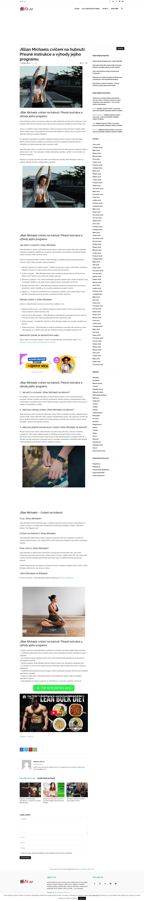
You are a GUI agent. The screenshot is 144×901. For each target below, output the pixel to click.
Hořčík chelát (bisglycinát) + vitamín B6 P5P (107, 61)
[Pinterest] (31, 750)
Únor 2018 (96, 285)
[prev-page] (21, 806)
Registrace (96, 464)
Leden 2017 (97, 323)
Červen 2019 (97, 241)
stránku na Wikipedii (66, 578)
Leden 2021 (97, 200)
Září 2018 (96, 265)
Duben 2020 (97, 221)
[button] (122, 9)
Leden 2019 (97, 253)
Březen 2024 (97, 156)
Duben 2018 (97, 279)
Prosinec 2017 (97, 291)
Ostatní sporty (97, 412)
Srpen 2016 (97, 335)
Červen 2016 (97, 341)
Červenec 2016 (98, 338)
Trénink (95, 430)
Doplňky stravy (98, 389)
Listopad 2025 (97, 147)
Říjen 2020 (96, 209)
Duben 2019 (97, 247)
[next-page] (24, 806)
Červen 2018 (97, 273)
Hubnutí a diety (98, 392)
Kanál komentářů (99, 472)
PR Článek (96, 415)
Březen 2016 (97, 350)
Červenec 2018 (98, 270)
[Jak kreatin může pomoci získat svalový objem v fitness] (77, 789)
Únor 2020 (96, 223)
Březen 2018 (97, 282)
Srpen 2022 (97, 185)
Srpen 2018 (97, 267)
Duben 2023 (97, 177)
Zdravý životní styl (99, 451)
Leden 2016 (97, 355)
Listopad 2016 (97, 326)
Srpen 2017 (96, 303)
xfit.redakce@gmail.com (62, 892)
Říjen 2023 (96, 171)
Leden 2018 (97, 288)
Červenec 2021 (98, 194)
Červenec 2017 (98, 306)
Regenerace (97, 424)
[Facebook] (109, 1)
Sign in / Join (23, 1)
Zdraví (95, 448)
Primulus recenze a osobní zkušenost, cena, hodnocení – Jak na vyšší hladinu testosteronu (106, 102)
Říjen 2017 (96, 297)
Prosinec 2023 (97, 165)
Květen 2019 (97, 244)
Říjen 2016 (96, 329)
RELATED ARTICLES (27, 778)
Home (21, 45)
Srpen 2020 (97, 212)
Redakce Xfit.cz (25, 63)
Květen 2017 (97, 311)
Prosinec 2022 (97, 182)
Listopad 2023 (97, 168)
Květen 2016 (97, 344)
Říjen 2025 (96, 150)
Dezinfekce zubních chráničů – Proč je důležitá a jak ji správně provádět (106, 84)
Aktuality (96, 377)
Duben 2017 (97, 314)
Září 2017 (96, 300)
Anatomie (114, 8)
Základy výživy (98, 445)
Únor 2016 (96, 353)
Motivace (96, 398)
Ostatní (95, 404)
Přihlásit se (96, 467)
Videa (95, 433)
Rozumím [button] (82, 898)
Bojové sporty (97, 383)
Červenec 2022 (98, 188)
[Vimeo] (119, 1)
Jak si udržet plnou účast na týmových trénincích (106, 72)
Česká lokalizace (99, 475)
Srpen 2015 (96, 361)
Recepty (96, 421)
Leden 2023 (97, 179)
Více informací (94, 895)
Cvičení (40, 45)
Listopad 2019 (97, 229)
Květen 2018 (97, 276)
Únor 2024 (96, 159)
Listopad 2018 (97, 259)
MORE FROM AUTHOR (46, 778)
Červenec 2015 (98, 364)
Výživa (77, 8)
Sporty (105, 8)
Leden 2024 (97, 162)
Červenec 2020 (98, 215)
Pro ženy (96, 418)
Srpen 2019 (97, 235)
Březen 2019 (97, 250)
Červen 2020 (97, 218)
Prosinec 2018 (97, 256)
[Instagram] (113, 1)
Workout (96, 439)
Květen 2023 (97, 174)
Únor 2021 (96, 197)
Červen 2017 (97, 309)
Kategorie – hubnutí (26, 737)
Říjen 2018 (96, 262)
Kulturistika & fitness (91, 8)
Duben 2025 (97, 153)
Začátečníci (97, 442)
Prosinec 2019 (97, 226)
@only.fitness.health (84, 869)
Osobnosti (96, 401)
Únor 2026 (96, 144)
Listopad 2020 (98, 206)
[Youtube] (122, 1)
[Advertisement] (72, 27)
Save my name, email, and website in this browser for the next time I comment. (47, 853)
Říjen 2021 (96, 191)
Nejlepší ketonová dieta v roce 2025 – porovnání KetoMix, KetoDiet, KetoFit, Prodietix (53, 800)
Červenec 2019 (98, 238)
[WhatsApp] (35, 750)
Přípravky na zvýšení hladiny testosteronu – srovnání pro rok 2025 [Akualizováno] (30, 800)
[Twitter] (116, 1)
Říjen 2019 (96, 232)
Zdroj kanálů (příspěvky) (101, 469)
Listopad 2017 (97, 294)
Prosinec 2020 (97, 203)
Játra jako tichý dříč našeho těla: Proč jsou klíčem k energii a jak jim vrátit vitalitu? (107, 66)
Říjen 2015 (96, 358)
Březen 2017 (97, 317)
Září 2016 (96, 332)
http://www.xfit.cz (38, 764)
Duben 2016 (97, 347)
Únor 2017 (96, 320)
